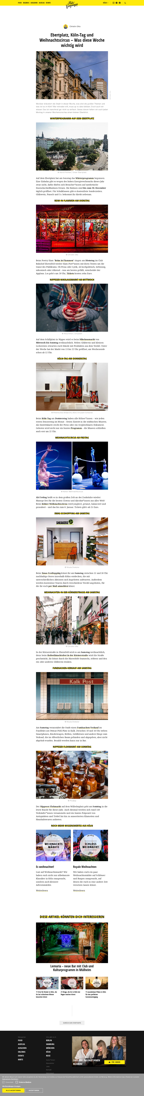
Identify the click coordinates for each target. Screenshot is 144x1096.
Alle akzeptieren (13, 1090)
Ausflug (21, 1044)
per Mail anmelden (58, 586)
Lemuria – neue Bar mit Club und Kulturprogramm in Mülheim (72, 968)
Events (21, 1056)
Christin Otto (75, 26)
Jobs (48, 1066)
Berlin (49, 1040)
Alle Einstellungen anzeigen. (11, 1086)
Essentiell (9, 1082)
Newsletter (50, 1063)
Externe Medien (25, 1082)
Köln (48, 1052)
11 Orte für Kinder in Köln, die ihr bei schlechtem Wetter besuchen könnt (46, 994)
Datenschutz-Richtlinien (10, 1079)
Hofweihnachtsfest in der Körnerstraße (67, 655)
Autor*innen (50, 1060)
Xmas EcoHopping (51, 573)
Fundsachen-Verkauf (88, 727)
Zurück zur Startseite (72, 1023)
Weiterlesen (42, 890)
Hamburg (50, 1044)
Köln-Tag (46, 418)
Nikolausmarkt (87, 339)
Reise (48, 1056)
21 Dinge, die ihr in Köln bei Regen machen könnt (70, 993)
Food (20, 1040)
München (50, 1048)
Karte (20, 1059)
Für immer (116, 1062)
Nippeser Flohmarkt (50, 806)
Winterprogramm (84, 178)
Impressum (50, 1073)
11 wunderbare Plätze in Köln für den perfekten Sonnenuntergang (96, 994)
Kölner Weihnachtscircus (55, 504)
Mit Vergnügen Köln (72, 5)
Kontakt (49, 1070)
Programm (76, 428)
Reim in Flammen (64, 260)
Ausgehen (22, 1048)
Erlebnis (21, 1052)
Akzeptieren (34, 1090)
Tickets (70, 273)
